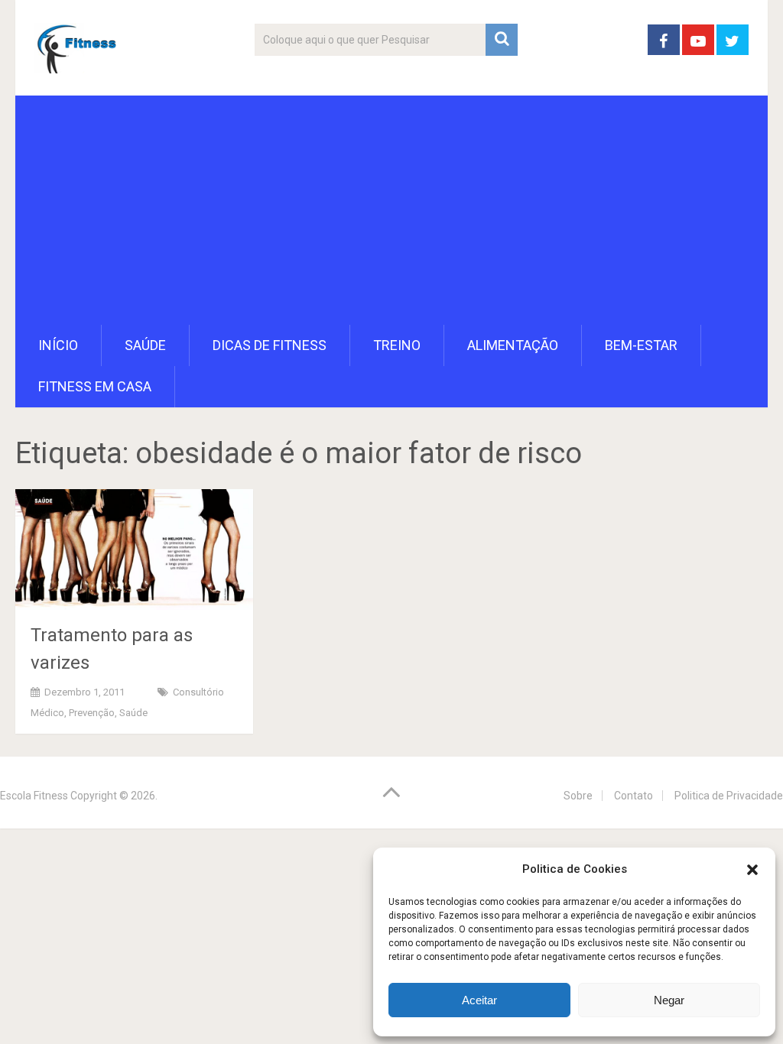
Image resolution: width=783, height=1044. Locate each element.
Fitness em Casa (94, 386)
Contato (633, 795)
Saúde (145, 345)
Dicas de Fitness (270, 345)
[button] (752, 869)
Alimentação (512, 345)
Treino (397, 345)
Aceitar (479, 1000)
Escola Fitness (34, 795)
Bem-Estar (641, 345)
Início (58, 345)
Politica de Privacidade (728, 795)
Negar (669, 1000)
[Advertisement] (392, 210)
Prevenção (92, 712)
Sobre (578, 795)
